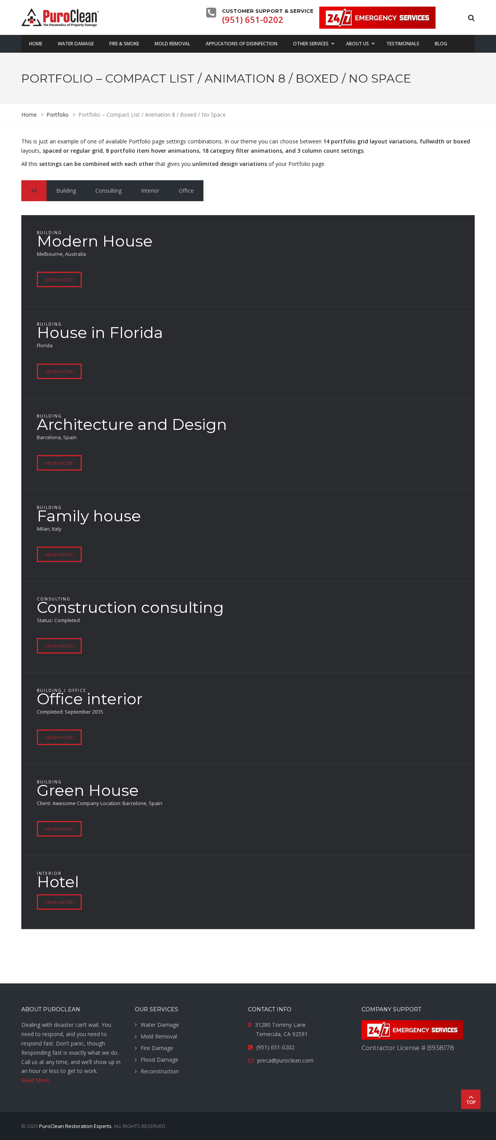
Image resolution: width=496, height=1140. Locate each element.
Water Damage (160, 1024)
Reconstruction (160, 1071)
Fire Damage (157, 1048)
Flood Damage (159, 1059)
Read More (35, 1080)
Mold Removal (159, 1036)
